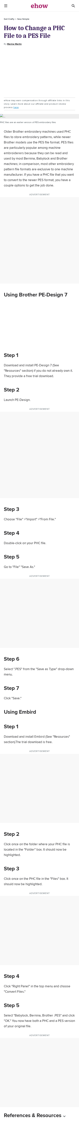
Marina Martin (14, 44)
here (16, 107)
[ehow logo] (39, 5)
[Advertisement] (39, 72)
